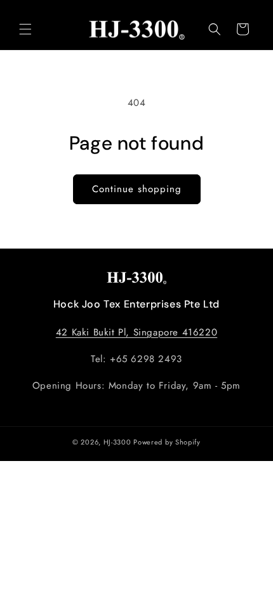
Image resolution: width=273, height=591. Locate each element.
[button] (25, 29)
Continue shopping (137, 189)
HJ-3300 (117, 442)
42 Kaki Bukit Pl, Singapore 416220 (136, 332)
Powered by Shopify (167, 442)
